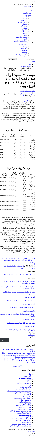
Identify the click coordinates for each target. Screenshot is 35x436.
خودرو (25, 33)
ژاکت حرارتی (27, 396)
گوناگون (24, 29)
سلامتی (24, 50)
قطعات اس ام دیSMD (23, 405)
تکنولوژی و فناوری (25, 31)
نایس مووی (27, 376)
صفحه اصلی (27, 13)
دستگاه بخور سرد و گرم (23, 420)
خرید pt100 (27, 394)
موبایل (25, 35)
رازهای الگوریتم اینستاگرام (22, 392)
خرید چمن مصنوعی (25, 415)
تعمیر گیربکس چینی (24, 409)
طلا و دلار (24, 26)
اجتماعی (24, 18)
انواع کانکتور (27, 404)
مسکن (25, 28)
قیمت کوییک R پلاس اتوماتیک (18, 260)
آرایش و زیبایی (22, 44)
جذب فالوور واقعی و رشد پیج (21, 418)
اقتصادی (24, 17)
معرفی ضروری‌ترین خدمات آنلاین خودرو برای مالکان (18, 353)
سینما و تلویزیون (22, 22)
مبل (30, 374)
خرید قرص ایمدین (25, 422)
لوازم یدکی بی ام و (25, 402)
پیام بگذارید (31, 335)
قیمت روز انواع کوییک (28, 258)
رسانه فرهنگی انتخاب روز (23, 389)
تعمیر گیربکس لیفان (24, 407)
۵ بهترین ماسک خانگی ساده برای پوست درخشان (19, 358)
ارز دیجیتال (23, 20)
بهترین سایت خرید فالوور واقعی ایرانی (19, 391)
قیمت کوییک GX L (16, 258)
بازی (25, 39)
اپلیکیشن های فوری (25, 378)
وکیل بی (28, 385)
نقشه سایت (27, 6)
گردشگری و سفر (21, 54)
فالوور (29, 380)
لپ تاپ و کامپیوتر (21, 37)
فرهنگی (24, 24)
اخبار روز (28, 15)
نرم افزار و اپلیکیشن (20, 41)
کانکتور (29, 417)
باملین (33, 9)
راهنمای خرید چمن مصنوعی (22, 398)
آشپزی (25, 46)
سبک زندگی (27, 42)
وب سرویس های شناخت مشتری (20, 424)
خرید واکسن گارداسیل (24, 413)
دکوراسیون (23, 48)
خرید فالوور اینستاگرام (24, 383)
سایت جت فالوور (25, 387)
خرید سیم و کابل (26, 400)
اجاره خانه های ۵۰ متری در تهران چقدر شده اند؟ (19, 274)
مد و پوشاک (23, 55)
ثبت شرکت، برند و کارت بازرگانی (20, 411)
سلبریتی (24, 52)
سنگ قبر (28, 381)
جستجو (32, 336)
